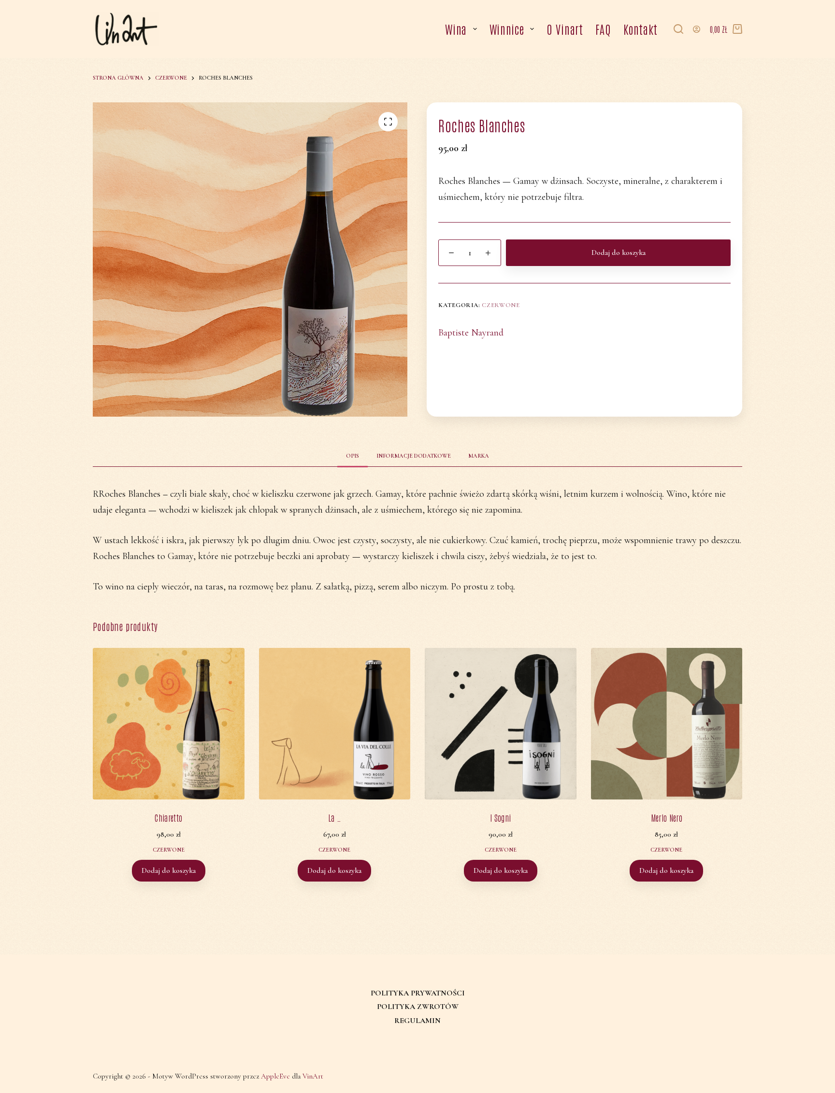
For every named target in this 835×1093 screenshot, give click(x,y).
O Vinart (565, 28)
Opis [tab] (352, 455)
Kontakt (640, 28)
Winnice (506, 28)
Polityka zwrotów (418, 1006)
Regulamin (417, 1020)
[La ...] (335, 723)
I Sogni (500, 817)
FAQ (603, 28)
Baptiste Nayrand (471, 332)
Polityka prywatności (418, 993)
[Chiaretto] (169, 723)
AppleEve (275, 1076)
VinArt (312, 1076)
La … (334, 817)
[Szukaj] (678, 29)
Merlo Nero (666, 817)
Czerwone (500, 305)
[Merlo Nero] (667, 723)
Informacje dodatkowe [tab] (413, 455)
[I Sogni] (500, 723)
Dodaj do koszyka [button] (169, 870)
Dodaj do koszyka (618, 252)
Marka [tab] (478, 455)
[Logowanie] (696, 29)
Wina (456, 28)
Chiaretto (168, 817)
